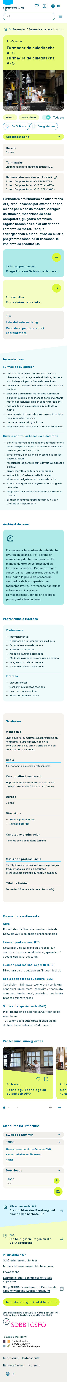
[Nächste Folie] (59, 1107)
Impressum (10, 1358)
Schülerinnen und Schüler (20, 1260)
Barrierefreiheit (14, 1365)
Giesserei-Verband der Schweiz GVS (28, 1149)
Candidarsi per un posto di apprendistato (25, 330)
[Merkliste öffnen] (37, 6)
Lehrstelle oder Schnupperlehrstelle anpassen (27, 1279)
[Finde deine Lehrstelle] (33, 294)
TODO (9, 1160)
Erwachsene (11, 1272)
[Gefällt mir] (38, 1079)
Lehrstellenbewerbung (22, 322)
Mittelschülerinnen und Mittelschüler (28, 1266)
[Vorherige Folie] (50, 1107)
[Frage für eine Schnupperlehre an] (33, 263)
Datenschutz (31, 1358)
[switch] (53, 117)
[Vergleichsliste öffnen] (44, 6)
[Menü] (60, 16)
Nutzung (34, 1365)
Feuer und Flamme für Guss (23, 1154)
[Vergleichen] (46, 1079)
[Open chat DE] (58, 1191)
